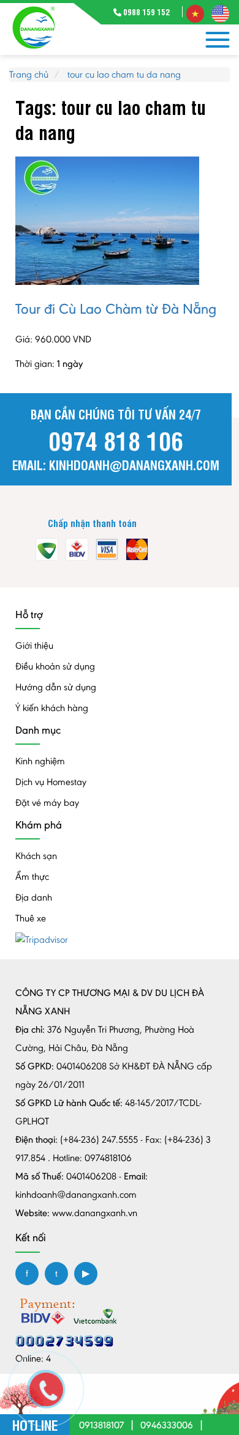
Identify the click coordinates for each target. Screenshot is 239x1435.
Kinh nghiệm (40, 761)
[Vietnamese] (195, 12)
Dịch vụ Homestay (50, 782)
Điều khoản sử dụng (55, 666)
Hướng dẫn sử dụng (55, 687)
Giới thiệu (34, 645)
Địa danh (33, 897)
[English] (220, 12)
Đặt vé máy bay (47, 802)
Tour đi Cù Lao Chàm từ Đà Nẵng (115, 308)
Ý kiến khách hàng (51, 708)
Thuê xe (30, 918)
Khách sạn (36, 855)
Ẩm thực (32, 876)
